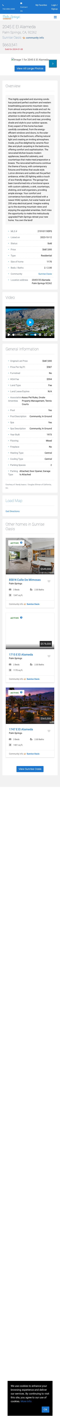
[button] (53, 64)
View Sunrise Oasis (30, 769)
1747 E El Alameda (21, 729)
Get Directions (13, 511)
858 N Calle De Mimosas (25, 579)
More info (26, 1401)
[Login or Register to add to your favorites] (49, 581)
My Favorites (41, 5)
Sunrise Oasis (23, 37)
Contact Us (24, 9)
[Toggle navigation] (55, 17)
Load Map (14, 500)
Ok (45, 1409)
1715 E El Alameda (21, 654)
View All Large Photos (30, 68)
